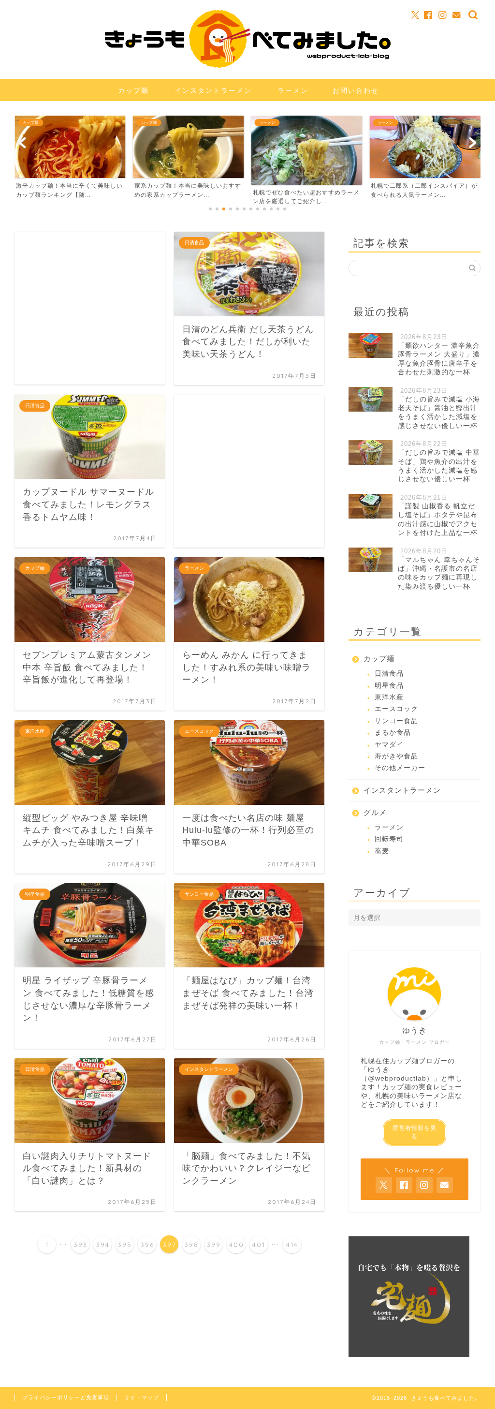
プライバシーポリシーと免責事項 (65, 1397)
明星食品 (389, 685)
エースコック (396, 708)
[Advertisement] (90, 308)
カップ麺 (133, 90)
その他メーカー (400, 767)
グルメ (375, 812)
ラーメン (292, 90)
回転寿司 (389, 839)
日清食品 (389, 673)
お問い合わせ (356, 90)
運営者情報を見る (415, 1132)
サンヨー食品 (396, 721)
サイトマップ (141, 1397)
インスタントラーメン (213, 90)
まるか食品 (393, 732)
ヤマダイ (389, 744)
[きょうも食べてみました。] (248, 65)
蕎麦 (382, 851)
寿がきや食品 (396, 756)
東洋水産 (389, 697)
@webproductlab (397, 1078)
